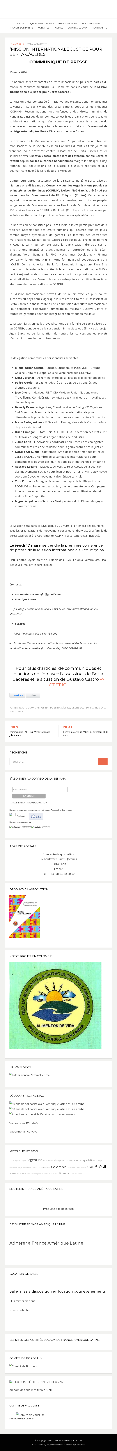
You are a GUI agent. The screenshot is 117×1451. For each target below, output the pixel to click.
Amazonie (45, 1167)
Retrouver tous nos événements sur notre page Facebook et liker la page (40, 810)
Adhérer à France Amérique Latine (46, 1243)
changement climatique (64, 1160)
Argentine (34, 1160)
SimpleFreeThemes (54, 1444)
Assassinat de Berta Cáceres (53, 707)
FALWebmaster (38, 44)
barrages (99, 1160)
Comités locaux (77, 27)
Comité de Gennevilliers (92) (42, 1382)
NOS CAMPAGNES (91, 23)
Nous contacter (19, 1310)
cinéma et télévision (50, 1174)
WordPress (80, 1444)
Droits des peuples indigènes (88, 707)
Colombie (59, 1167)
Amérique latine (85, 1160)
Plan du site (99, 27)
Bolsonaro (65, 1173)
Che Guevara (81, 1168)
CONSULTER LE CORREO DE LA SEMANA (28, 803)
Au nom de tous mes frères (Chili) (31, 1390)
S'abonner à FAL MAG (23, 1131)
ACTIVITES (43, 27)
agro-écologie (20, 1160)
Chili (90, 1167)
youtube (45, 827)
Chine (11, 1160)
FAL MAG (58, 27)
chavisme (71, 1168)
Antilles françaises (34, 1174)
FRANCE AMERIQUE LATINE (68, 1440)
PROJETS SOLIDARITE (21, 27)
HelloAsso (67, 1209)
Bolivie (12, 1173)
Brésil (100, 1167)
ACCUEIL (21, 23)
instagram (26, 827)
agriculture (22, 1173)
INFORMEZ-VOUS (67, 23)
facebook (20, 816)
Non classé (16, 711)
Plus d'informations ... (23, 1301)
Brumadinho (77, 1174)
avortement (48, 1160)
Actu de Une (28, 707)
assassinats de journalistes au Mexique (24, 1168)
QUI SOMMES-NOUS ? (42, 23)
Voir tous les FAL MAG (23, 1123)
